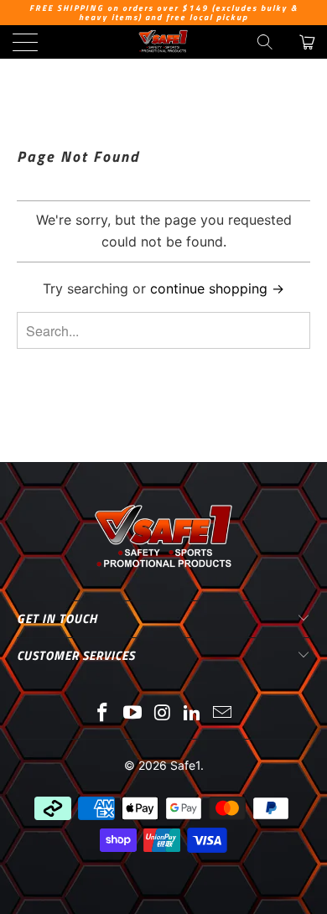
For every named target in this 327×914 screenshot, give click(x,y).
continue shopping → (217, 288)
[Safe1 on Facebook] (103, 714)
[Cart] (306, 41)
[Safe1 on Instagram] (162, 714)
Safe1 (185, 765)
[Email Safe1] (223, 714)
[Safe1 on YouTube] (132, 714)
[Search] (265, 42)
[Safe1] (164, 42)
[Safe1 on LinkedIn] (192, 714)
